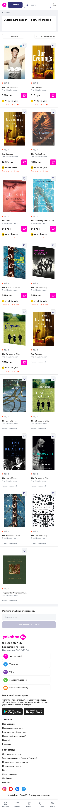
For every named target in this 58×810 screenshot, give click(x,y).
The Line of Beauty (10, 87)
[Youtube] (11, 789)
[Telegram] (24, 789)
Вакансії (6, 740)
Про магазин (8, 724)
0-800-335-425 (12, 643)
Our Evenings (36, 87)
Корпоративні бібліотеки (14, 732)
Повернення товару (11, 766)
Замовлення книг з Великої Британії (19, 758)
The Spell (6, 221)
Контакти (6, 744)
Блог (4, 770)
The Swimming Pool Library (42, 221)
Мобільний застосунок (15, 695)
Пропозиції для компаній (14, 736)
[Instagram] (4, 789)
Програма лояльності (12, 728)
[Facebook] (17, 789)
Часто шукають (9, 774)
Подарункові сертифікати (15, 762)
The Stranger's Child (11, 354)
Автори (7, 12)
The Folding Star (38, 154)
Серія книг (7, 778)
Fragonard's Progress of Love (14, 593)
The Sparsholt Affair (11, 287)
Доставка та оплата (11, 754)
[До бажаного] (24, 45)
